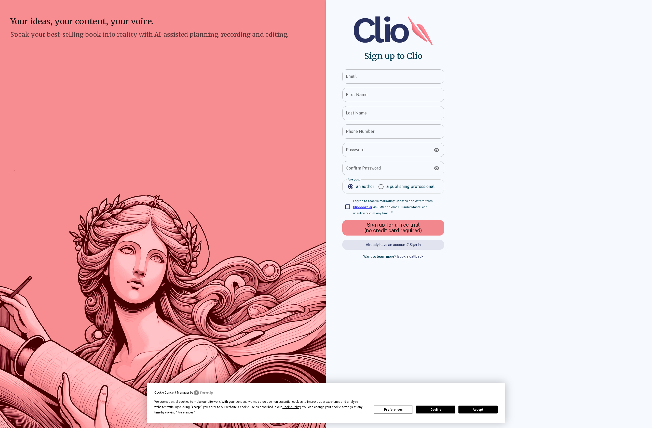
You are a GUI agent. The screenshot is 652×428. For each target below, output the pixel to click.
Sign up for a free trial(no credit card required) (393, 228)
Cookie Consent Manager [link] (171, 392)
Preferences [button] (186, 412)
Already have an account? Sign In (393, 245)
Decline (435, 409)
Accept (478, 409)
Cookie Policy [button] (291, 407)
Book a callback (410, 256)
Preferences (393, 409)
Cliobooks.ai (362, 207)
